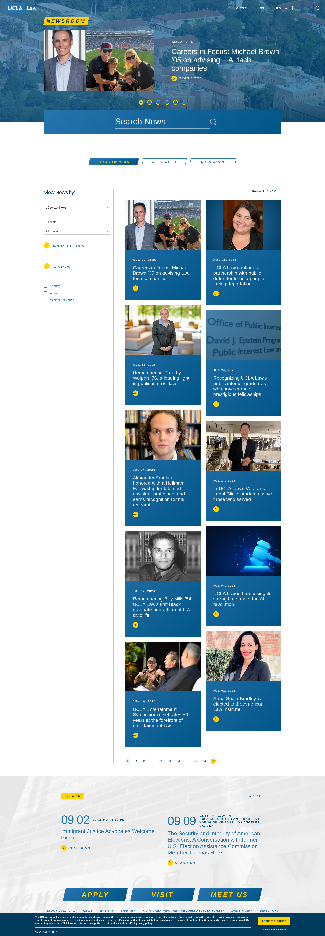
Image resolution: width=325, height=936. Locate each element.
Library (128, 910)
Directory (269, 910)
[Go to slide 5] (175, 102)
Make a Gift (241, 910)
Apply (241, 8)
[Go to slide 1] (141, 102)
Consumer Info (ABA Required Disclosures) (183, 910)
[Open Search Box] (318, 8)
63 (195, 761)
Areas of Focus (69, 246)
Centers (61, 267)
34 (178, 761)
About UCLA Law (61, 910)
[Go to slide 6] (184, 102)
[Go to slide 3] (158, 102)
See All (256, 796)
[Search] (213, 122)
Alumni (54, 293)
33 (169, 761)
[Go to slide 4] (167, 102)
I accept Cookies (274, 921)
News (88, 910)
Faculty (55, 286)
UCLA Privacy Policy (46, 931)
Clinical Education (62, 300)
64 (204, 761)
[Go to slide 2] (149, 102)
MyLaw (281, 8)
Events (106, 910)
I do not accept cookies (274, 929)
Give (261, 8)
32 (160, 761)
